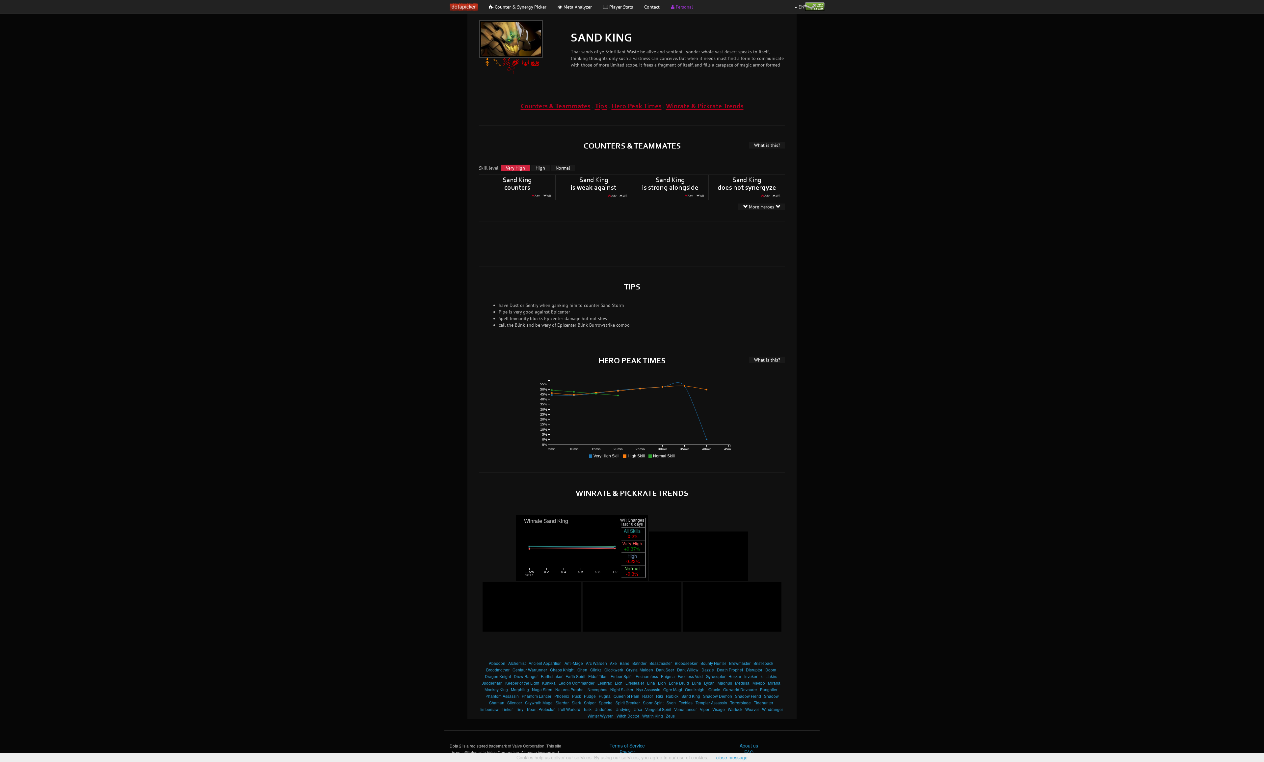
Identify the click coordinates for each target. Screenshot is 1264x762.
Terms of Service (627, 745)
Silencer (514, 702)
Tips (601, 106)
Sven (671, 702)
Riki (659, 696)
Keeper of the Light (522, 683)
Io (762, 676)
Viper (704, 709)
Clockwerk (613, 669)
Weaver (752, 709)
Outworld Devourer (740, 689)
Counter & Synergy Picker (519, 7)
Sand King (690, 696)
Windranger (772, 709)
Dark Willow (687, 669)
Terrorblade (740, 702)
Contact (652, 7)
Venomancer (685, 709)
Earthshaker (552, 676)
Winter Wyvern (601, 716)
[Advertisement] (632, 243)
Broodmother (498, 669)
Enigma (668, 676)
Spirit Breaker (628, 702)
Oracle (714, 689)
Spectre (606, 702)
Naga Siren (542, 689)
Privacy (627, 752)
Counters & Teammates (556, 106)
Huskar (734, 676)
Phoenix (561, 696)
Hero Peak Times (637, 106)
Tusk (587, 709)
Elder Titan (598, 676)
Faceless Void (690, 676)
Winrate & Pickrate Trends (705, 106)
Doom (770, 669)
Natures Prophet (570, 689)
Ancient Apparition (545, 663)
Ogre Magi (672, 689)
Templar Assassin (711, 702)
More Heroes (762, 207)
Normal (563, 168)
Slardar (562, 702)
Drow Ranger (526, 676)
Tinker (507, 709)
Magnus (725, 683)
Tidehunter (763, 702)
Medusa (742, 683)
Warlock (735, 709)
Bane (624, 663)
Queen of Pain (626, 696)
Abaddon (497, 663)
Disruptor (754, 669)
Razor (647, 696)
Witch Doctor (628, 716)
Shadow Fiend (748, 696)
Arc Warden (596, 663)
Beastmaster (660, 663)
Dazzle (707, 669)
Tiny (519, 709)
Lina (651, 683)
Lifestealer (634, 683)
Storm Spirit (653, 702)
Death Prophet (730, 669)
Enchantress (647, 676)
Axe (613, 663)
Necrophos (597, 689)
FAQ (748, 752)
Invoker (750, 676)
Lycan (709, 683)
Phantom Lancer (536, 696)
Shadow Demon (717, 696)
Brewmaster (739, 663)
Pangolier (768, 689)
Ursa (638, 709)
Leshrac (604, 683)
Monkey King (496, 689)
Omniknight (695, 689)
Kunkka (549, 683)
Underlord (603, 709)
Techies (686, 702)
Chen (582, 669)
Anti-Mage (574, 663)
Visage (718, 709)
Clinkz (595, 669)
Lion (662, 683)
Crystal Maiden (639, 669)
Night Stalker (621, 689)
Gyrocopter (715, 676)
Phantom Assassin (502, 696)
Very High (515, 168)
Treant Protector (540, 709)
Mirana (774, 683)
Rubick (672, 696)
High (540, 168)
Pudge (590, 696)
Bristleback (763, 663)
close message (732, 757)
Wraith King (652, 716)
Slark (576, 702)
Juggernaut (492, 683)
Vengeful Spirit (658, 709)
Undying (623, 709)
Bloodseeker (686, 663)
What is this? (767, 145)
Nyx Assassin (648, 689)
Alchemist (517, 663)
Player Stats (620, 7)
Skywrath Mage (539, 702)
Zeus (670, 716)
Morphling (520, 689)
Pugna (605, 696)
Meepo (758, 683)
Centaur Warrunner (530, 669)
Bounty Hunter (713, 663)
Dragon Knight (498, 676)
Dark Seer (665, 669)
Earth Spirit (575, 676)
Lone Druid (679, 683)
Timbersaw (489, 709)
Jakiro (772, 676)
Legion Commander (576, 683)
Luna (696, 683)
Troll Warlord (569, 709)
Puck (576, 696)
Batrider (639, 663)
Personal (683, 7)
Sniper (590, 702)
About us (749, 745)
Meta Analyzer (577, 7)
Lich (618, 683)
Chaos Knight (562, 669)
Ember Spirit (622, 676)
